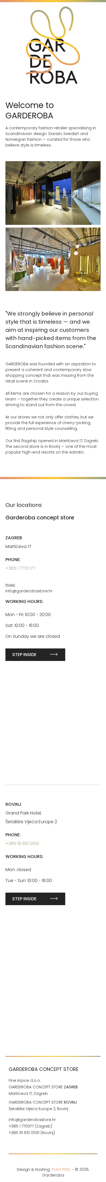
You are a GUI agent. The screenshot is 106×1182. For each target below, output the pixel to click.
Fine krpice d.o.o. (25, 1080)
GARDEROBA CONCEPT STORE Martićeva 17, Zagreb (43, 1090)
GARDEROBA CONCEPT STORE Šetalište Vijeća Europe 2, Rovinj (43, 1105)
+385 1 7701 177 (20, 568)
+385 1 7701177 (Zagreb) (30, 1126)
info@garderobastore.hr (32, 1119)
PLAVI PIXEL (61, 1169)
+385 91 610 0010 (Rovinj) (32, 1132)
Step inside (24, 654)
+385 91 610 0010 (22, 843)
